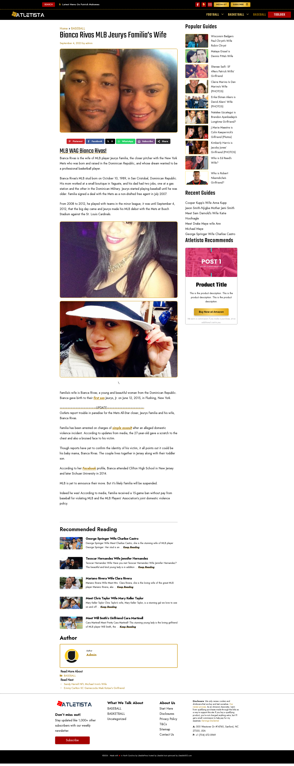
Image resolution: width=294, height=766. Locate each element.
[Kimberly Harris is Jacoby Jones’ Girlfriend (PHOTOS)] (196, 148)
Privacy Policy (168, 719)
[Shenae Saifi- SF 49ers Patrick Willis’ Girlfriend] (196, 72)
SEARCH (48, 4)
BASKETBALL (236, 14)
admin (91, 654)
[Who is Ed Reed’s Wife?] (196, 163)
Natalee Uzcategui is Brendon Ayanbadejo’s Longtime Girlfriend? (224, 117)
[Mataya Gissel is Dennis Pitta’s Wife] (196, 56)
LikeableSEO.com (185, 755)
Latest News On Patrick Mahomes (80, 4)
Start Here (166, 708)
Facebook (89, 468)
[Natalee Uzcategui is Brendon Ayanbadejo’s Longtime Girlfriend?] (196, 117)
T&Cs (163, 724)
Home (64, 28)
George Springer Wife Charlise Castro (210, 234)
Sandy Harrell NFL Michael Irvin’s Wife (85, 684)
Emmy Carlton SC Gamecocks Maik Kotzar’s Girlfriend (94, 688)
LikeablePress (143, 755)
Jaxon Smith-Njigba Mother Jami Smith (209, 208)
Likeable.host (162, 755)
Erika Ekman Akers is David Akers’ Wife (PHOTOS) (223, 101)
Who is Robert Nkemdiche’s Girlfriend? (219, 178)
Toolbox (279, 14)
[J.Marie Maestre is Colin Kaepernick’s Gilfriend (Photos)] (196, 133)
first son (99, 398)
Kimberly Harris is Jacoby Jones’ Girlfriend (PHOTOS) (223, 147)
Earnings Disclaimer (210, 720)
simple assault (122, 428)
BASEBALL (259, 14)
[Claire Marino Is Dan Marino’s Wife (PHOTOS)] (196, 87)
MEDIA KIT (221, 4)
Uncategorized (116, 719)
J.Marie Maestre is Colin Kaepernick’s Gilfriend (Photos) (222, 132)
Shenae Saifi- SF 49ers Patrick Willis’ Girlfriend (222, 71)
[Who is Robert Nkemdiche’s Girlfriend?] (196, 178)
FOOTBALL (212, 14)
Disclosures (167, 714)
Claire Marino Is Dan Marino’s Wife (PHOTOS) (223, 86)
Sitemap (165, 729)
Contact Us (167, 734)
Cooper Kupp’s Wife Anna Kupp (206, 203)
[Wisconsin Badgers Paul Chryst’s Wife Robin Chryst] (196, 41)
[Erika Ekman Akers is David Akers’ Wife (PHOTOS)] (196, 102)
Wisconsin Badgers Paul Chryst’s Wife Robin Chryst (222, 41)
